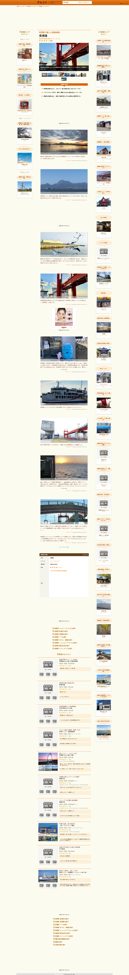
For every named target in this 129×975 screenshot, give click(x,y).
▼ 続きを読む (64, 369)
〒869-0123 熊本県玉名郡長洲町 (58, 570)
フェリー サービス (55, 38)
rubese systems (58, 974)
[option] (64, 57)
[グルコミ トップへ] (49, 2)
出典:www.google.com (82, 160)
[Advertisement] (64, 17)
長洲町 (45, 38)
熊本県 (41, 38)
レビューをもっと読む (64, 547)
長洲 (49, 38)
